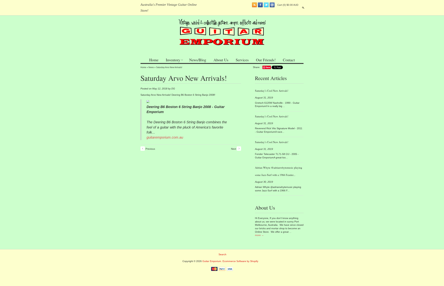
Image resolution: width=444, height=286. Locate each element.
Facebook (260, 4)
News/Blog (197, 59)
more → (259, 235)
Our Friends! (266, 59)
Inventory (173, 59)
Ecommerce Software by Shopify (240, 261)
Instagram (272, 4)
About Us (221, 59)
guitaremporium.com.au (165, 137)
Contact (289, 59)
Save (268, 67)
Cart (287, 4)
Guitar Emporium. (212, 261)
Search (303, 7)
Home (154, 59)
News (151, 67)
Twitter (266, 4)
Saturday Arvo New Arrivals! (169, 67)
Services (242, 59)
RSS (254, 4)
